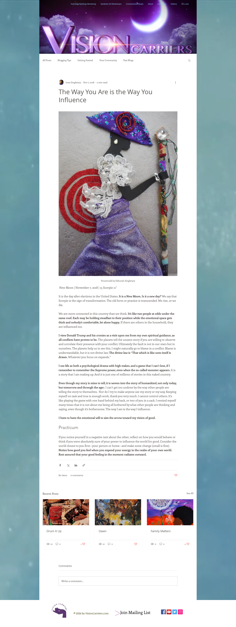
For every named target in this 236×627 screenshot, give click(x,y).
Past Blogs (128, 60)
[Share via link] (83, 465)
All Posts (47, 60)
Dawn (102, 531)
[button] (189, 60)
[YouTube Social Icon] (169, 611)
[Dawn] (118, 512)
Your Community (108, 60)
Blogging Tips (64, 60)
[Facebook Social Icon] (163, 611)
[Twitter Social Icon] (174, 611)
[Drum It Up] (66, 512)
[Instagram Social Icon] (180, 611)
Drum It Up (54, 531)
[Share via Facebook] (60, 465)
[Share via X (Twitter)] (68, 465)
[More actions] (175, 82)
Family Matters (161, 531)
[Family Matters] (170, 512)
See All (190, 493)
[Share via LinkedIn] (75, 465)
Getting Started (85, 60)
